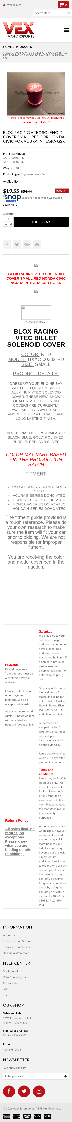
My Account (10, 971)
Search (7, 995)
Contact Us (10, 983)
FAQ (6, 989)
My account (14, 4)
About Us (9, 935)
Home (7, 46)
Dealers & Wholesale (16, 953)
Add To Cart (42, 222)
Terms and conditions (16, 947)
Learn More (10, 204)
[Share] (7, 244)
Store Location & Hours (17, 941)
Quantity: (9, 213)
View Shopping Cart (15, 977)
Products (24, 46)
